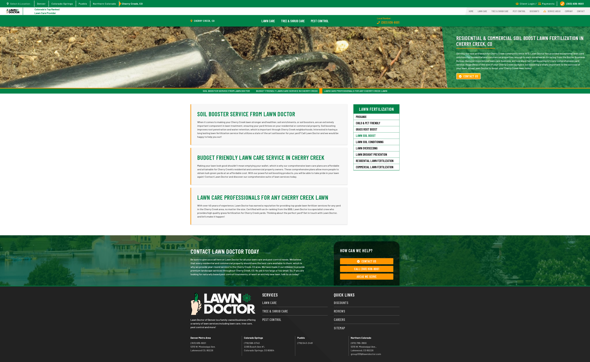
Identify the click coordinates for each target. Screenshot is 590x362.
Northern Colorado (104, 3)
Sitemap (339, 328)
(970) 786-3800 (359, 342)
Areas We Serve (367, 276)
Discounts (534, 11)
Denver (41, 3)
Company (569, 11)
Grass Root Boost (366, 129)
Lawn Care (482, 11)
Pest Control (519, 11)
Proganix (361, 117)
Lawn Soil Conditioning (370, 142)
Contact (581, 11)
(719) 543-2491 (305, 342)
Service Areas (554, 11)
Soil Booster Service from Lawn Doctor (226, 91)
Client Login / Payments (537, 3)
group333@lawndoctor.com (366, 353)
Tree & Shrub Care (499, 11)
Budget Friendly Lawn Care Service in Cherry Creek (287, 91)
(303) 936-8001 (575, 3)
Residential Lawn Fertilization (374, 161)
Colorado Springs (62, 3)
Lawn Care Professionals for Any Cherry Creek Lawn (355, 91)
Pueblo (83, 3)
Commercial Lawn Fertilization (374, 167)
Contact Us (470, 76)
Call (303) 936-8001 (366, 269)
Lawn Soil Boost (366, 135)
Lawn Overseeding (367, 148)
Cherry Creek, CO (132, 3)
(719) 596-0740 (252, 342)
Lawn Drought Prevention (371, 154)
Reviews (339, 311)
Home (471, 11)
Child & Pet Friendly (368, 123)
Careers (339, 320)
